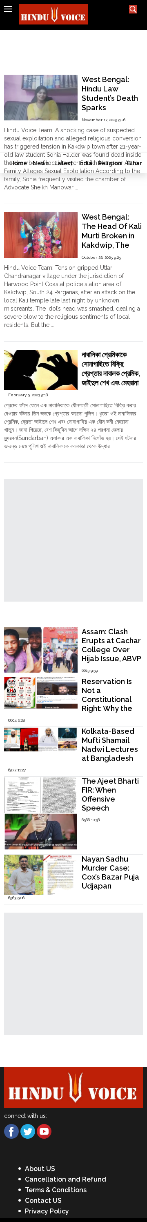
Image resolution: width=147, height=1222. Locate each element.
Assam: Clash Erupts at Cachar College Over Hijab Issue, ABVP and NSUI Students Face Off (111, 658)
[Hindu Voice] (73, 1087)
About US (40, 1169)
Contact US (43, 1200)
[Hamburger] (8, 9)
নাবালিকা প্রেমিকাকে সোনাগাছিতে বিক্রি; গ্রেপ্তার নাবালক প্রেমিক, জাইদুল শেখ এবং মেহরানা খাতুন (111, 373)
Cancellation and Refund (65, 1179)
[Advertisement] (73, 91)
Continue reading (26, 195)
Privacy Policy (47, 1211)
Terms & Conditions (56, 1190)
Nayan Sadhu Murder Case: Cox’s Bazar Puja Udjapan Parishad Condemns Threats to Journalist (110, 890)
